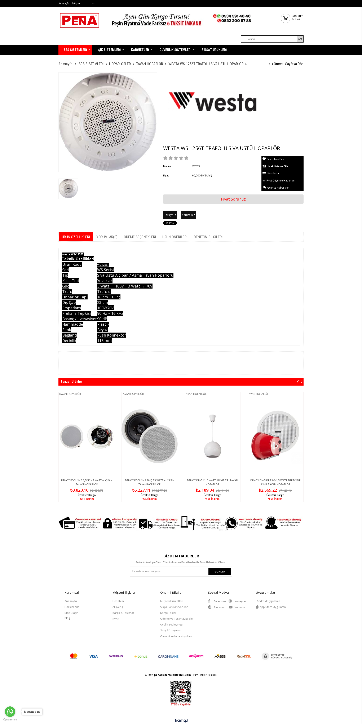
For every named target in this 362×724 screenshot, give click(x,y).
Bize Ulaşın (71, 613)
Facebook (219, 601)
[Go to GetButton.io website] (10, 719)
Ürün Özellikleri (76, 237)
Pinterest (219, 607)
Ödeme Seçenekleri (140, 237)
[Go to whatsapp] (10, 711)
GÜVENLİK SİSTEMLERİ (175, 50)
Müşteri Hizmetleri (171, 601)
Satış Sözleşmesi (170, 630)
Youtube (239, 607)
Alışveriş (117, 607)
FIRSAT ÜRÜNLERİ (214, 50)
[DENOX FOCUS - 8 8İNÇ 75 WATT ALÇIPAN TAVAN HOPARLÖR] (150, 436)
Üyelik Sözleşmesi (171, 624)
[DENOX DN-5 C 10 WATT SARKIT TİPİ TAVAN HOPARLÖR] (212, 436)
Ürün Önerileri (174, 237)
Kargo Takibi (168, 613)
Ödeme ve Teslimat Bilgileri (177, 618)
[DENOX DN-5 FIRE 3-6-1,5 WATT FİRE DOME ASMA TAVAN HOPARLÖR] (275, 436)
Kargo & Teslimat (123, 613)
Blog (67, 618)
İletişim (75, 3)
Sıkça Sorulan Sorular (174, 607)
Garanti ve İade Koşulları (176, 636)
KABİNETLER (140, 50)
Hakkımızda (72, 607)
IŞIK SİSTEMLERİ (109, 50)
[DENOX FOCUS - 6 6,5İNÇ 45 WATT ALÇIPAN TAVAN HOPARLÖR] (87, 436)
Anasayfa (63, 3)
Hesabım (118, 601)
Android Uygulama (268, 601)
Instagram (240, 601)
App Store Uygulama (273, 607)
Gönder (220, 571)
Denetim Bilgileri (208, 237)
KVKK (115, 618)
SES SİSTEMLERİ (75, 50)
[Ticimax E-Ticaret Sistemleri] (181, 721)
